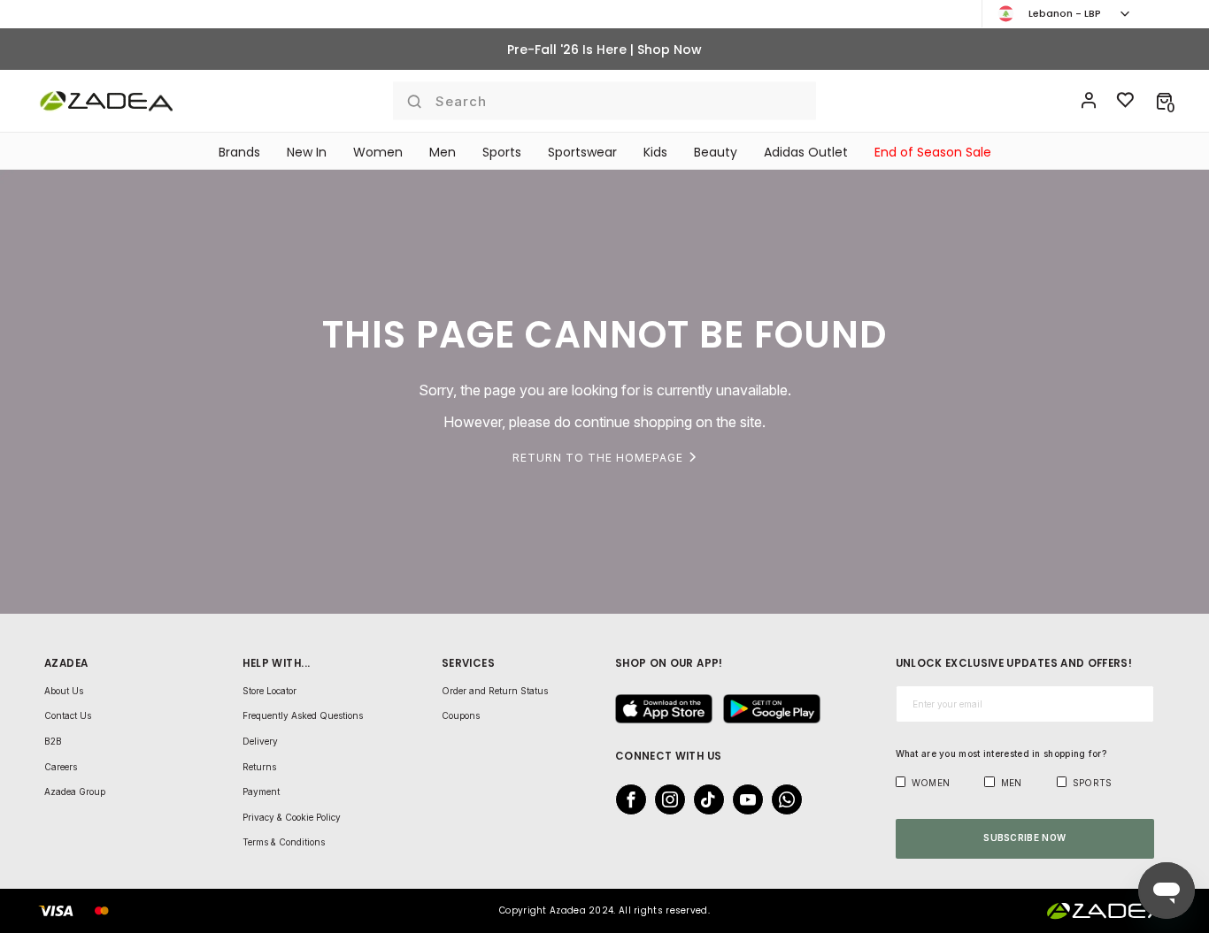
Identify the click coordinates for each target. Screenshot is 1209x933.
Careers (60, 766)
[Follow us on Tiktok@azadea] (703, 799)
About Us (63, 690)
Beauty (715, 152)
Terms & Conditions (284, 842)
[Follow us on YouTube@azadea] (742, 799)
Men (442, 152)
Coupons (461, 715)
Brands (239, 152)
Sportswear (582, 152)
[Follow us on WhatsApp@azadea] (781, 799)
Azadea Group (74, 791)
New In (307, 152)
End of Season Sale (932, 152)
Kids (655, 152)
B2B (53, 741)
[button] (1164, 101)
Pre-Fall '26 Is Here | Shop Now (604, 49)
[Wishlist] (1126, 101)
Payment (261, 791)
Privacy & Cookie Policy (292, 817)
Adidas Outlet (806, 152)
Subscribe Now (1024, 837)
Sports (501, 152)
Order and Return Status (495, 690)
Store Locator (269, 690)
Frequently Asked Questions (303, 715)
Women (378, 152)
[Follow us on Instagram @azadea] (664, 799)
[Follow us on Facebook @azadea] (625, 799)
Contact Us (67, 715)
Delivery (260, 741)
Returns (259, 766)
